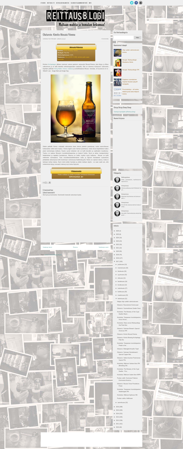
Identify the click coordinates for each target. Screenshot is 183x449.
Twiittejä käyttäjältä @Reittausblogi (124, 112)
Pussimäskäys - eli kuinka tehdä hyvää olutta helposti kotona (130, 92)
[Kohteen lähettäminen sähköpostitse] (44, 183)
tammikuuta (121, 402)
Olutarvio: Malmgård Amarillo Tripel (128, 349)
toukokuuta (121, 288)
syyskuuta (121, 274)
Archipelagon (52, 64)
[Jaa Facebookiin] (50, 183)
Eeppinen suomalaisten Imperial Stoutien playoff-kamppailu (130, 82)
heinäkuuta (121, 281)
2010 (117, 427)
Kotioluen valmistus (62, 3)
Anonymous (125, 186)
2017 (117, 261)
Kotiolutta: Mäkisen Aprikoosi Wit (127, 395)
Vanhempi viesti (103, 247)
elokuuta (120, 278)
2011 (117, 424)
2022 (117, 244)
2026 (117, 231)
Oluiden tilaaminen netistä (79, 3)
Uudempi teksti (47, 247)
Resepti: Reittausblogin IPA (130, 70)
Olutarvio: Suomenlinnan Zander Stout (129, 308)
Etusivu (43, 3)
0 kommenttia (105, 38)
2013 (117, 417)
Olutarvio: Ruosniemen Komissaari (127, 305)
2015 (117, 410)
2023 (117, 241)
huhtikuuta (121, 291)
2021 (117, 248)
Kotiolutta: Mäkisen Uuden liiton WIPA (129, 374)
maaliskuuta (121, 295)
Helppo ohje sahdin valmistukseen (127, 301)
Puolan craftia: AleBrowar (125, 398)
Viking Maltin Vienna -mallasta (63, 69)
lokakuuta (121, 271)
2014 (117, 413)
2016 (117, 407)
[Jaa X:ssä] (48, 183)
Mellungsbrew (125, 177)
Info (90, 3)
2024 (117, 237)
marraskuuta (122, 268)
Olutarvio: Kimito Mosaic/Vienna (127, 334)
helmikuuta (121, 298)
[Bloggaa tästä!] (46, 183)
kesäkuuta (121, 285)
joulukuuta (121, 264)
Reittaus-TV (51, 3)
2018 (117, 258)
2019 (117, 254)
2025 (117, 234)
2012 (117, 420)
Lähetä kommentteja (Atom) (53, 255)
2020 (117, 251)
